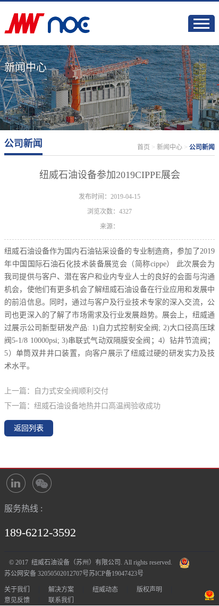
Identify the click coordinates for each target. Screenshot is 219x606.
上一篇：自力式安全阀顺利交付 (56, 391)
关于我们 (17, 589)
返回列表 (29, 428)
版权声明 (149, 589)
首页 (143, 147)
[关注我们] (42, 483)
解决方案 (61, 589)
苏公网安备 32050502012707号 (46, 573)
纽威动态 (105, 589)
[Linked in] (16, 483)
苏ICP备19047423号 (116, 573)
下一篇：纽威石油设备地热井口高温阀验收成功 (82, 406)
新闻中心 (169, 147)
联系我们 (61, 600)
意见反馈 (17, 600)
